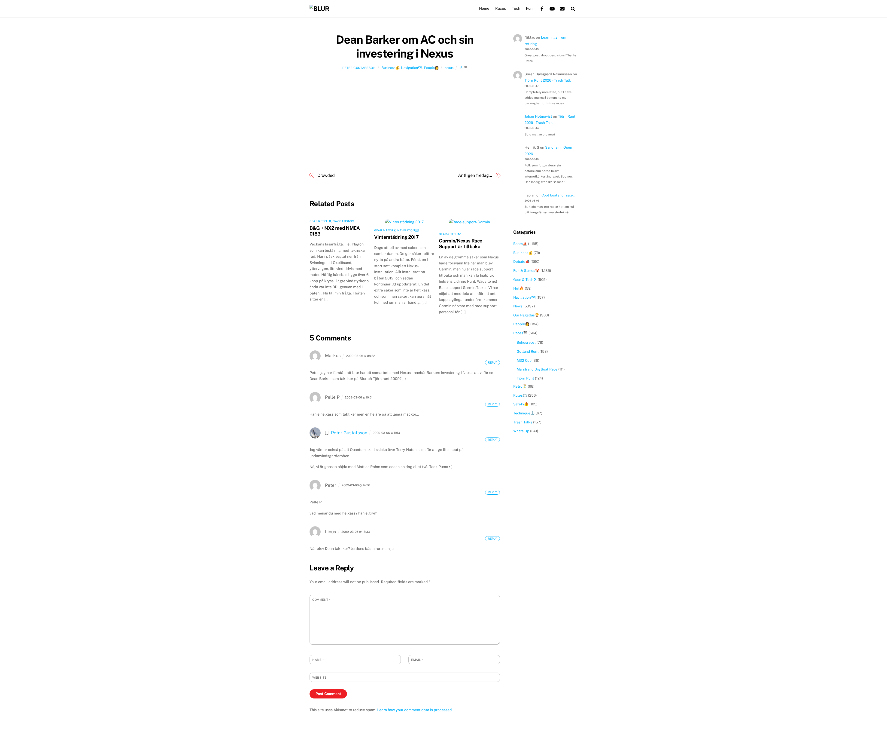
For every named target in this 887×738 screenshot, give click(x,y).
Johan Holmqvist (538, 116)
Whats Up (521, 431)
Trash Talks (522, 422)
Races (500, 8)
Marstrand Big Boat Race (537, 369)
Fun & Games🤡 (526, 271)
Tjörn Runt (525, 378)
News (517, 306)
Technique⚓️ (524, 413)
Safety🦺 (521, 404)
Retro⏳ (520, 386)
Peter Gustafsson (359, 68)
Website (319, 677)
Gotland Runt (528, 351)
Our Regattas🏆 (526, 315)
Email (417, 659)
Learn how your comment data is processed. (415, 710)
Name (318, 659)
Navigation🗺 (411, 68)
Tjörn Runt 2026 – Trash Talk (548, 80)
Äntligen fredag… (475, 175)
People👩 (431, 68)
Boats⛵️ (520, 244)
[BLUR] (319, 8)
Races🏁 (520, 333)
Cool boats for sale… (558, 195)
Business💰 (390, 68)
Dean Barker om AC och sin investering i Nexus (404, 46)
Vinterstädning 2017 (396, 237)
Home (484, 8)
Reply (492, 362)
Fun (529, 8)
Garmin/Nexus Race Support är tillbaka (460, 243)
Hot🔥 (518, 288)
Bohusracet (526, 342)
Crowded (326, 175)
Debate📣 (521, 261)
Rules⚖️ (520, 395)
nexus (449, 68)
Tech (516, 8)
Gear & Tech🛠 (320, 221)
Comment (321, 599)
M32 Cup (524, 360)
